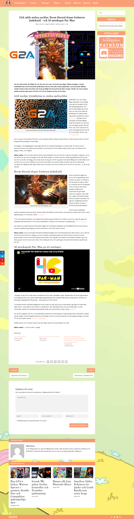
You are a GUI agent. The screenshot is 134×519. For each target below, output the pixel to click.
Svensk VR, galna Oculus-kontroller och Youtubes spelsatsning (40, 487)
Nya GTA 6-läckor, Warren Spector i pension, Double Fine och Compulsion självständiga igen (19, 492)
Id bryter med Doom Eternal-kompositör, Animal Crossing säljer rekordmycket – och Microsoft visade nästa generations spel (75, 339)
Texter (33, 3)
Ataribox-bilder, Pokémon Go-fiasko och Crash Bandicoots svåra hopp (83, 487)
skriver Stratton (81, 221)
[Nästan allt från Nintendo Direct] (62, 472)
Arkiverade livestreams (107, 26)
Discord (76, 3)
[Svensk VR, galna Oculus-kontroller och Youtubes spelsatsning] (41, 472)
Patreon (86, 3)
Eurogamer (72, 118)
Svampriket (20, 3)
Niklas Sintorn (40, 24)
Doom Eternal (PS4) (20, 336)
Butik (95, 3)
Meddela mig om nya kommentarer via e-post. (32, 421)
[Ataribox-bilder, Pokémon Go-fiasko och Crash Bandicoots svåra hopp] (83, 472)
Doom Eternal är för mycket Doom (49, 336)
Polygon (72, 309)
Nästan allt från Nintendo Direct (62, 483)
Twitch (68, 3)
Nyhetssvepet (59, 24)
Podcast (45, 3)
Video (56, 3)
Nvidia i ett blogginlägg (39, 318)
